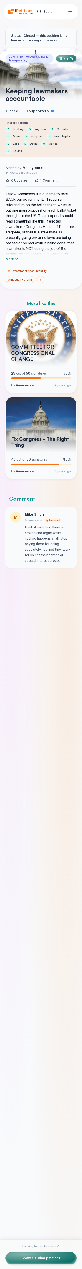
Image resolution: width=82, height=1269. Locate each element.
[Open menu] (70, 12)
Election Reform (20, 279)
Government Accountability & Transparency (28, 58)
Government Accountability (27, 271)
